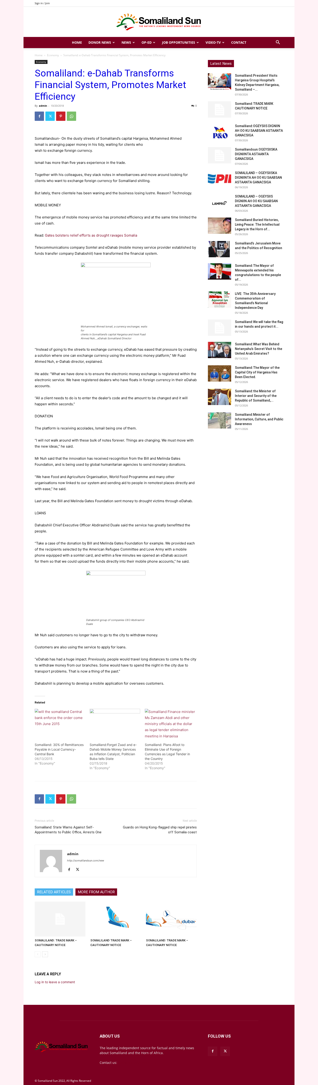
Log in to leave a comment (55, 982)
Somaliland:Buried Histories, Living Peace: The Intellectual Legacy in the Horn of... (257, 224)
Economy (53, 55)
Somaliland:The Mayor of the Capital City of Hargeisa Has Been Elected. (257, 372)
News (126, 42)
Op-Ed (147, 42)
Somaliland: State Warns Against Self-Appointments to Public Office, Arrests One (68, 829)
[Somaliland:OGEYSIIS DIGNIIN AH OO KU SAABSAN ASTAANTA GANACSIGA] (219, 132)
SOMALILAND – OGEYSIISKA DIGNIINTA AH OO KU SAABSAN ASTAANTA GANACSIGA (258, 177)
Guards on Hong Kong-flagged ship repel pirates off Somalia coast (160, 829)
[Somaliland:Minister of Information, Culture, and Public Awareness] (219, 420)
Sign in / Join (42, 3)
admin (43, 105)
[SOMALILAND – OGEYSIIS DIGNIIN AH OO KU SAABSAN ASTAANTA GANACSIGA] (219, 202)
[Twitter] (50, 116)
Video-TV (213, 42)
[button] (277, 43)
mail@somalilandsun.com (138, 1062)
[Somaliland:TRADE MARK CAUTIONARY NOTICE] (219, 109)
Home (77, 42)
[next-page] (45, 954)
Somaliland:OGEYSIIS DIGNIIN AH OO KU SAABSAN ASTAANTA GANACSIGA (259, 130)
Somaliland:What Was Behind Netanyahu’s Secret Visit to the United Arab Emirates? (258, 348)
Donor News (99, 42)
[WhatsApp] (71, 116)
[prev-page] (38, 954)
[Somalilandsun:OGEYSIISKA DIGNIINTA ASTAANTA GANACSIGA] (219, 155)
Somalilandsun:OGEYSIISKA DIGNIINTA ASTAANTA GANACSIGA (256, 154)
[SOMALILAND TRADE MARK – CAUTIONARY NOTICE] (115, 919)
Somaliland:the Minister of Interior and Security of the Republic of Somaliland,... (256, 395)
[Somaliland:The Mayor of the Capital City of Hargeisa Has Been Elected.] (219, 373)
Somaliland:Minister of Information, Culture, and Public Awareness (259, 419)
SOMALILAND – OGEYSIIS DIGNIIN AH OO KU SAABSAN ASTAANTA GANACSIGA (256, 201)
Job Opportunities (178, 42)
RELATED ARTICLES (54, 892)
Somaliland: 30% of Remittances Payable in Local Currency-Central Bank (59, 749)
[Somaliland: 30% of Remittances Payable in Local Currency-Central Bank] (60, 723)
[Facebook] (39, 116)
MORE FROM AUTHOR (96, 892)
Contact (238, 42)
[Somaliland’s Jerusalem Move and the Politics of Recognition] (219, 249)
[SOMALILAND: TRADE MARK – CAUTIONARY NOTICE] (60, 919)
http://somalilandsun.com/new (85, 860)
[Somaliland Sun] (159, 22)
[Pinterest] (60, 116)
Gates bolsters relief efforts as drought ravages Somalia (91, 235)
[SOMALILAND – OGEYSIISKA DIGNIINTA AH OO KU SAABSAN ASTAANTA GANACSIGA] (219, 179)
